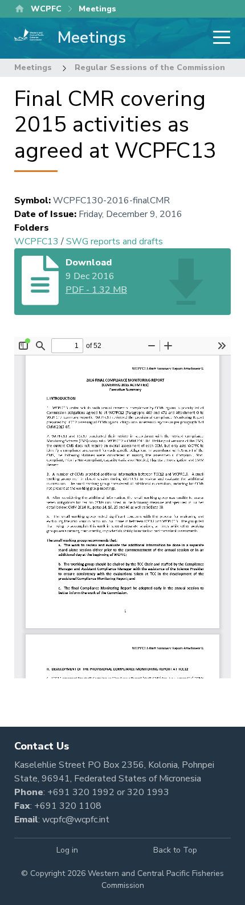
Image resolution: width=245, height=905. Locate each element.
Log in (67, 850)
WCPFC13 (36, 241)
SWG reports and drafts (114, 241)
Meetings (33, 67)
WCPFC (46, 8)
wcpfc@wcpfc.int (75, 819)
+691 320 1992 (81, 792)
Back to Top (175, 850)
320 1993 (148, 792)
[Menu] (218, 38)
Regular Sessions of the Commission (150, 67)
